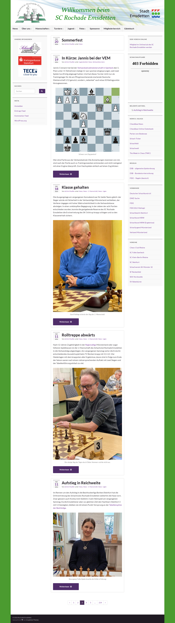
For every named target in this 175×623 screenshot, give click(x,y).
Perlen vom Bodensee (138, 134)
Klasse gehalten (75, 187)
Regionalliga (90, 344)
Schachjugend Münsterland (140, 227)
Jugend (71, 28)
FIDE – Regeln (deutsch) (139, 178)
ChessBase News (136, 124)
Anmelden (18, 106)
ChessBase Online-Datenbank (141, 129)
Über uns (26, 28)
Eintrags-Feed (19, 111)
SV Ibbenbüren (136, 282)
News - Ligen (102, 191)
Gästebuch (129, 28)
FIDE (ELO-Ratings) (137, 208)
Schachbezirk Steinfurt (139, 213)
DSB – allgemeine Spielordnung (142, 168)
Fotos (82, 28)
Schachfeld (134, 143)
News (15, 28)
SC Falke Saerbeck (137, 252)
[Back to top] (169, 617)
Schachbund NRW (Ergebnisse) (142, 223)
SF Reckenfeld (135, 272)
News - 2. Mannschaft (90, 191)
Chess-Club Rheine (137, 247)
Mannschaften (42, 28)
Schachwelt (134, 148)
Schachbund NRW (137, 218)
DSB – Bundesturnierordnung (141, 173)
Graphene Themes (32, 620)
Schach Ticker (135, 138)
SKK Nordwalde (136, 277)
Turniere (58, 28)
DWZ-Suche (135, 198)
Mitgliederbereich (112, 28)
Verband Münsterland (138, 232)
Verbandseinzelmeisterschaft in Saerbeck (95, 67)
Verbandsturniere (99, 62)
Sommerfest (72, 40)
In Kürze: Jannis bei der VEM (86, 58)
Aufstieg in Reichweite (81, 482)
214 (100, 602)
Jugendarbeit (83, 62)
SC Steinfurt (134, 262)
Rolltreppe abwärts (78, 335)
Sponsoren (95, 28)
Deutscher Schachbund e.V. (140, 193)
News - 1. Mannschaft (90, 339)
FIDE (132, 203)
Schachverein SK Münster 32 (141, 267)
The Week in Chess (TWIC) (140, 153)
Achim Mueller (70, 44)
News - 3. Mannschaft (90, 487)
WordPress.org (20, 121)
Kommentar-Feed (21, 116)
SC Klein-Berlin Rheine (139, 257)
